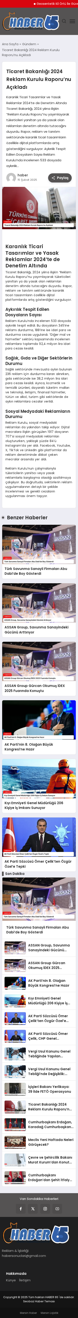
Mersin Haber (28, 1313)
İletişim (25, 1280)
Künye (11, 1280)
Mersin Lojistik (49, 1313)
